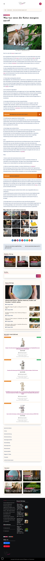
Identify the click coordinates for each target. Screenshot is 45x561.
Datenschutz (7, 528)
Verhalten (14, 63)
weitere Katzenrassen (8, 460)
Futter (5, 431)
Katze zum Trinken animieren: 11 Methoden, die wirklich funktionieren (31, 491)
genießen (23, 151)
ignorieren (18, 108)
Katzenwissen (6, 15)
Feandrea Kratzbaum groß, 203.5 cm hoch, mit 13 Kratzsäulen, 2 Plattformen (22, 370)
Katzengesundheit (8, 439)
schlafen (33, 166)
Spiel (4, 73)
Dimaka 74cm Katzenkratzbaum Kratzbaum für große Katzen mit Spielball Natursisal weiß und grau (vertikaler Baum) (22, 348)
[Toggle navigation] (4, 4)
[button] (2, 558)
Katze (13, 53)
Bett (34, 58)
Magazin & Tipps (7, 454)
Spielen (7, 86)
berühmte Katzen (8, 428)
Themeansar (31, 559)
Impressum (6, 531)
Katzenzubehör (7, 451)
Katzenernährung (8, 433)
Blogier (25, 559)
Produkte (6, 457)
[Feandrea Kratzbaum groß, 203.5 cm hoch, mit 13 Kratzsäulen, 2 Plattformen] (22, 365)
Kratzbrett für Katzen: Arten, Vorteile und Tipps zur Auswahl (20, 520)
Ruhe (36, 184)
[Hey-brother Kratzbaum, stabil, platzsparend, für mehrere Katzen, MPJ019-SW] (22, 408)
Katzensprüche (7, 445)
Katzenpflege (7, 442)
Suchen (6, 272)
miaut (17, 58)
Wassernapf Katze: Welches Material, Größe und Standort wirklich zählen (13, 479)
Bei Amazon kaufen (23, 352)
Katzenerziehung (7, 436)
